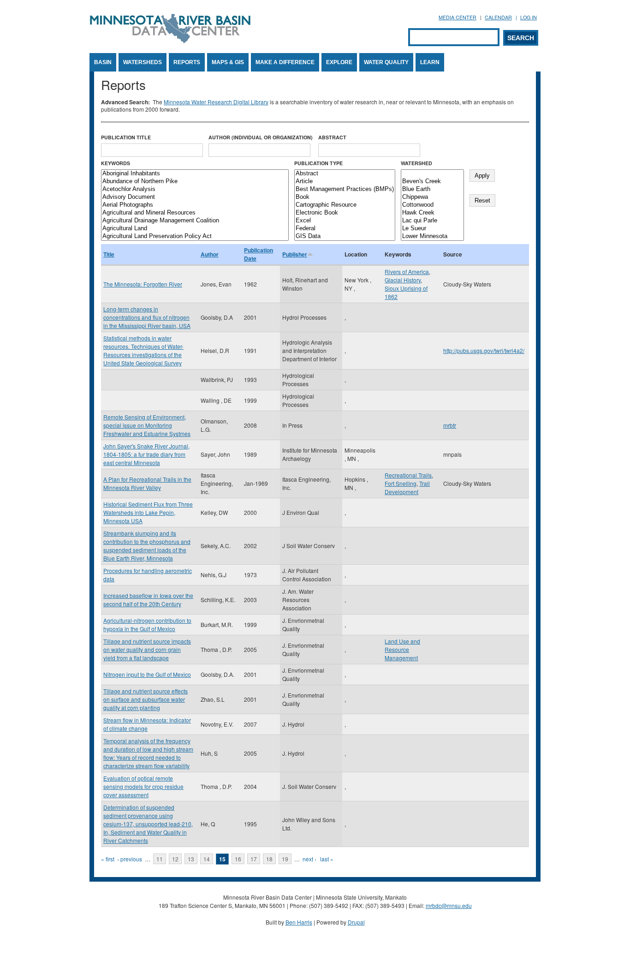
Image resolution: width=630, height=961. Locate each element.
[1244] (432, 174)
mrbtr (449, 425)
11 (159, 859)
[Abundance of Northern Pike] (194, 181)
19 (285, 859)
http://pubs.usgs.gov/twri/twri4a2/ (483, 350)
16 (238, 859)
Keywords (115, 163)
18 (269, 859)
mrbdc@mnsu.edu (449, 905)
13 (191, 859)
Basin (103, 62)
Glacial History (403, 280)
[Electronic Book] (345, 213)
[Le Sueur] (432, 229)
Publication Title (126, 137)
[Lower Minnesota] (432, 236)
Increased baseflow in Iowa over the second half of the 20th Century (148, 599)
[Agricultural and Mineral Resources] (194, 213)
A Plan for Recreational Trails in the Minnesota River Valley (147, 483)
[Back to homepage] (170, 41)
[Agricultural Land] (194, 229)
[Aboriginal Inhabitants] (194, 174)
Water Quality (386, 62)
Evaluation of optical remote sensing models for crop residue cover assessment (143, 786)
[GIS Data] (345, 236)
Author (210, 254)
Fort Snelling (400, 483)
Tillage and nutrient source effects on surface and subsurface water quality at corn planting (145, 699)
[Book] (345, 197)
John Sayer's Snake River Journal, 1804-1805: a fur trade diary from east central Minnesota (146, 454)
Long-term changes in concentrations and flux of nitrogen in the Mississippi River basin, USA (146, 317)
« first (107, 859)
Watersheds (142, 62)
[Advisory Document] (194, 197)
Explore (339, 62)
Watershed (416, 163)
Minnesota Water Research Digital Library (216, 102)
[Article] (345, 181)
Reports (186, 62)
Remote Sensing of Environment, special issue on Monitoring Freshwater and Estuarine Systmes (146, 425)
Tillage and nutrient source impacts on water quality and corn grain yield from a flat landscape (147, 649)
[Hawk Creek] (432, 213)
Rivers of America (407, 271)
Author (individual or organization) (260, 137)
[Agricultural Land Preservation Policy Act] (194, 236)
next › (309, 859)
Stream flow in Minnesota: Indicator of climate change (147, 724)
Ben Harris (298, 922)
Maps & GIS (228, 62)
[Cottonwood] (432, 205)
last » (326, 859)
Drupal (356, 922)
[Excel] (345, 221)
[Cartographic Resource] (345, 205)
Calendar (498, 17)
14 (206, 859)
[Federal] (345, 229)
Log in (528, 17)
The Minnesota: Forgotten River (142, 284)
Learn (430, 62)
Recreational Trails (408, 475)
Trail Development (407, 487)
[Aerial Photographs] (194, 205)
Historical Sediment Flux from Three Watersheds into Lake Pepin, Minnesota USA (148, 512)
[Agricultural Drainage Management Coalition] (194, 221)
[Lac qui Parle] (432, 221)
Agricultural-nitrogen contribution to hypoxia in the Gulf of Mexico (147, 624)
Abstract (332, 137)
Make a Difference (285, 62)
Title (108, 254)
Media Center (457, 17)
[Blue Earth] (432, 189)
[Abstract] (345, 174)
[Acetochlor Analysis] (194, 189)
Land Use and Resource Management (402, 649)
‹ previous (129, 859)
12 (175, 859)
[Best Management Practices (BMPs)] (345, 189)
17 (253, 859)
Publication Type (318, 163)
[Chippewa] (432, 197)
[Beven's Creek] (432, 181)
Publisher (294, 254)
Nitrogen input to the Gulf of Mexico (147, 674)
